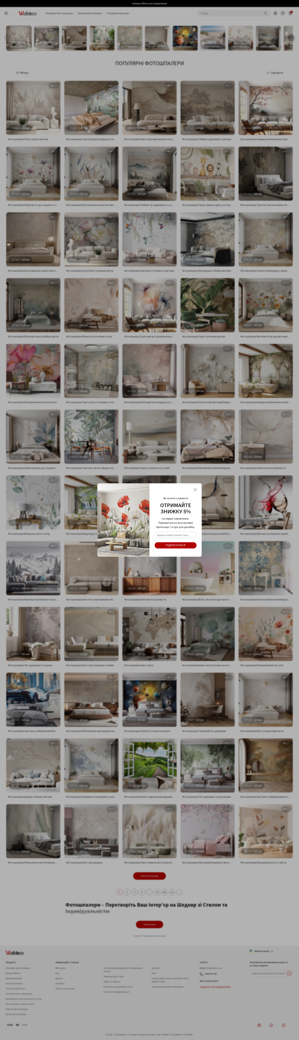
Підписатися (175, 545)
